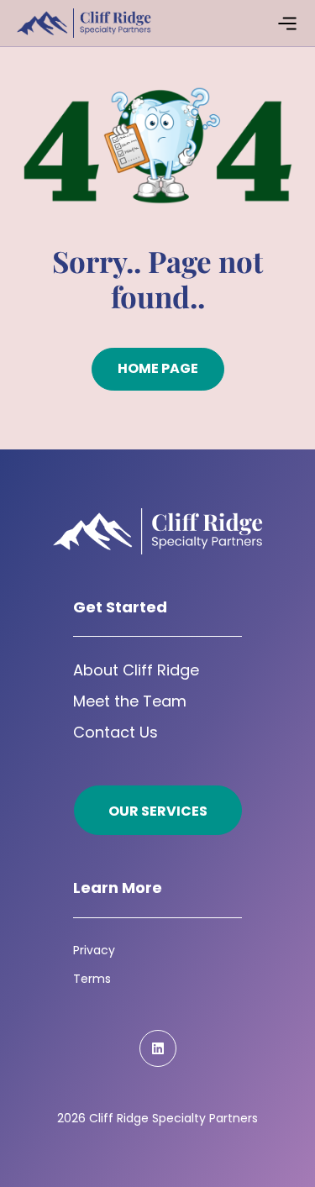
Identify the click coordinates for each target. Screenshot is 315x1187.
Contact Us (115, 732)
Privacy (94, 950)
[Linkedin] (157, 1048)
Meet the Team (129, 701)
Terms (92, 978)
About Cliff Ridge (136, 669)
